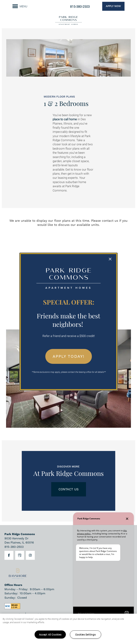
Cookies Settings (85, 634)
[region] (68, 628)
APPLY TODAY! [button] (69, 356)
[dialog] (68, 321)
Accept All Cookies (50, 634)
